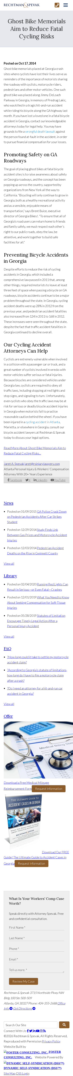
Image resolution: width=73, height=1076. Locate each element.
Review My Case (23, 981)
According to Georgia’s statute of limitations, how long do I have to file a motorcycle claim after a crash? (37, 675)
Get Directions (22, 1008)
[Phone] (57, 5)
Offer (8, 716)
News (8, 503)
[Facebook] (28, 1031)
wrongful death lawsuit (40, 131)
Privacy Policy (51, 1041)
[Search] (64, 1024)
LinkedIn (41, 480)
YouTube (60, 480)
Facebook (15, 480)
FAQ (7, 648)
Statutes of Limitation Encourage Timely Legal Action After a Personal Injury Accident (36, 621)
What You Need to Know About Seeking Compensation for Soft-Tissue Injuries (38, 602)
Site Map (10, 1073)
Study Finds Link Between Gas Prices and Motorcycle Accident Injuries (37, 535)
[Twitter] (31, 1031)
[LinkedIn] (34, 1031)
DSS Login (22, 1073)
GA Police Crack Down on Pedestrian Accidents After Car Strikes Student (37, 517)
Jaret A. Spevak (14, 464)
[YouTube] (38, 1031)
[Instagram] (41, 1031)
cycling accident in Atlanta (43, 422)
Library (10, 575)
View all (9, 563)
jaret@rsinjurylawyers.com (42, 464)
